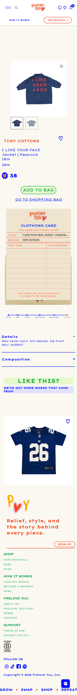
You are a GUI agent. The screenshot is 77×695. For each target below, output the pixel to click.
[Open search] (16, 8)
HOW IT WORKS (19, 20)
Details (10, 337)
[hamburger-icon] (8, 7)
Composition (16, 359)
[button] (61, 66)
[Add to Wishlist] (61, 138)
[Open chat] (65, 683)
